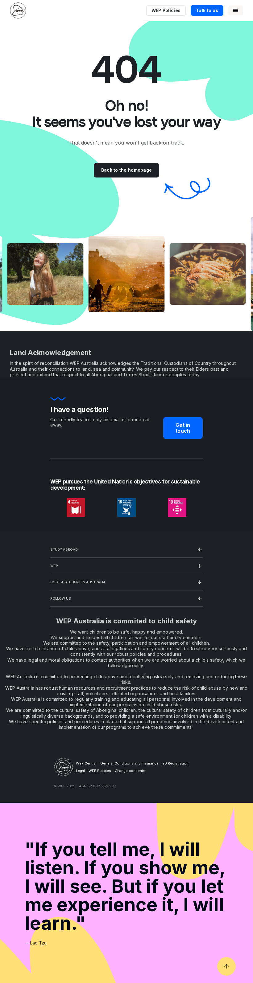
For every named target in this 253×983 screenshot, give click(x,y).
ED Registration (175, 763)
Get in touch (183, 428)
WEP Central (86, 763)
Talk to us (207, 10)
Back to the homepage (126, 170)
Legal (80, 771)
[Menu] (235, 10)
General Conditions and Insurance (129, 763)
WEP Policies (165, 10)
